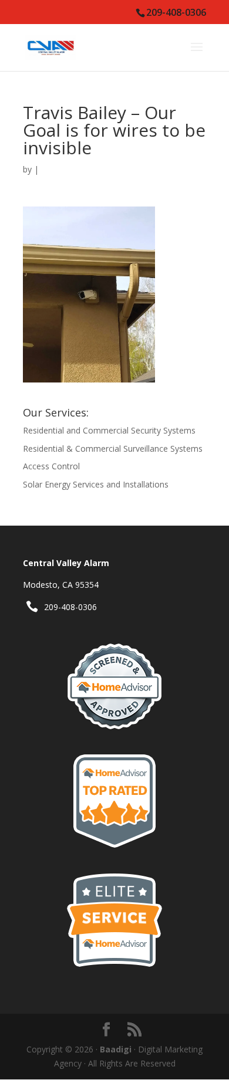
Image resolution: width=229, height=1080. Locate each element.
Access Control (51, 466)
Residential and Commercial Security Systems (109, 430)
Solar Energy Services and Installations (96, 484)
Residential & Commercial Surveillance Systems (113, 448)
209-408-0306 (70, 606)
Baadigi (116, 1049)
